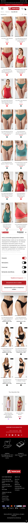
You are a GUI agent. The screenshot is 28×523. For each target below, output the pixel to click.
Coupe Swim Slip (6, 484)
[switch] (24, 263)
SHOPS (4, 1)
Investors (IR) (18, 486)
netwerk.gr (18, 518)
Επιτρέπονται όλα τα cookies (14, 282)
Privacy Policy (5, 498)
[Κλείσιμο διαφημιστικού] (25, 232)
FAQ (3, 501)
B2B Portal (17, 484)
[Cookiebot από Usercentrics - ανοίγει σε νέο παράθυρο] (18, 232)
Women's (8, 12)
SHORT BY (3, 14)
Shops (16, 481)
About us (17, 479)
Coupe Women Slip (6, 479)
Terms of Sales (5, 500)
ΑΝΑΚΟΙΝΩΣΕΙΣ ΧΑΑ (19, 488)
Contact (17, 483)
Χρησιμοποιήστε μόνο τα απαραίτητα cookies (14, 288)
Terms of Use (5, 496)
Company (17, 490)
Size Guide (4, 489)
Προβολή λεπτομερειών (17, 278)
